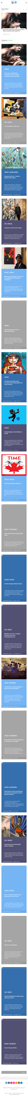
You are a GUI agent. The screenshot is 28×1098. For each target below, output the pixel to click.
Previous (23, 9)
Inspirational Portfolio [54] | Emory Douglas (12, 845)
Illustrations (13, 529)
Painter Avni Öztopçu (10, 945)
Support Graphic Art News (18, 1093)
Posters (11, 272)
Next (26, 9)
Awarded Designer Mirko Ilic (12, 483)
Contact (10, 1093)
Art (5, 122)
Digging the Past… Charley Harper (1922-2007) (12, 177)
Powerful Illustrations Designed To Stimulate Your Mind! (13, 740)
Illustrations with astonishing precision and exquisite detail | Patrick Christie (13, 792)
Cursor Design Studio (10, 1048)
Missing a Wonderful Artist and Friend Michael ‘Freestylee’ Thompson (13, 278)
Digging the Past (14, 172)
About (6, 1093)
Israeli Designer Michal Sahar (13, 583)
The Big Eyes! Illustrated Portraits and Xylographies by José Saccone (13, 382)
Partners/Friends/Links (14, 1094)
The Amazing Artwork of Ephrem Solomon (11, 330)
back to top (13, 1089)
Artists (6, 69)
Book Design (12, 682)
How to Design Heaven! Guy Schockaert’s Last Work (12, 895)
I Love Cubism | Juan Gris (11, 126)
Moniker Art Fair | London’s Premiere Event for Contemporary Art (12, 635)
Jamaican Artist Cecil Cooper (13, 228)
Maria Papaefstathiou (7, 93)
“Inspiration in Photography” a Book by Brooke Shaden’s (13, 687)
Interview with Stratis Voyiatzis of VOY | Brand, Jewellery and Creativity (13, 30)
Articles (10, 223)
